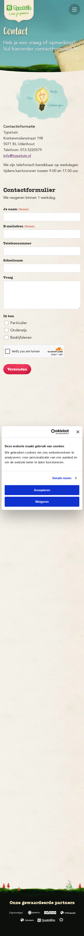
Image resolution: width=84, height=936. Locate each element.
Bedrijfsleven (21, 338)
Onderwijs (18, 330)
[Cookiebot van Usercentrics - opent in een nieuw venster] (52, 431)
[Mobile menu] (74, 9)
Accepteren (42, 490)
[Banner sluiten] (77, 431)
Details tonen (61, 478)
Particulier (18, 323)
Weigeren (42, 501)
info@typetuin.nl (17, 156)
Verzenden (17, 369)
